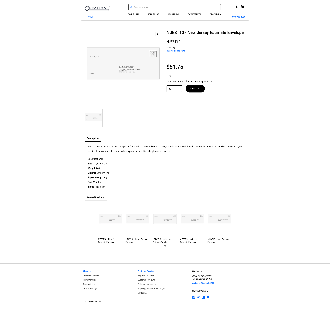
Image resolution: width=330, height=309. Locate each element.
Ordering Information (147, 284)
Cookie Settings (90, 288)
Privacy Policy (89, 280)
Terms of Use (89, 284)
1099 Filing (153, 14)
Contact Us (142, 293)
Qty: (169, 76)
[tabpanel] (110, 224)
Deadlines (215, 14)
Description (93, 138)
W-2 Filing (133, 14)
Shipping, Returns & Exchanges (152, 288)
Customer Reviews (146, 280)
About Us (87, 271)
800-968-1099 (238, 17)
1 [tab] (165, 246)
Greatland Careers (91, 275)
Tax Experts (194, 14)
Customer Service (146, 271)
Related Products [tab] (96, 197)
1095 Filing (173, 14)
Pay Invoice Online (146, 275)
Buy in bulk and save (176, 51)
